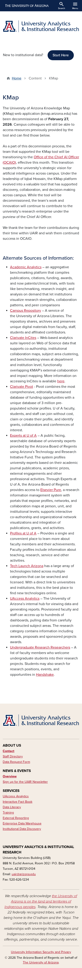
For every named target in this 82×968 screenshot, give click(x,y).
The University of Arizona (41, 962)
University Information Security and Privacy (41, 952)
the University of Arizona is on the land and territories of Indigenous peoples (41, 901)
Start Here (61, 55)
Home (16, 78)
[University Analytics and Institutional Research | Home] (41, 26)
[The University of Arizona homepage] (26, 5)
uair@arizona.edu (24, 874)
